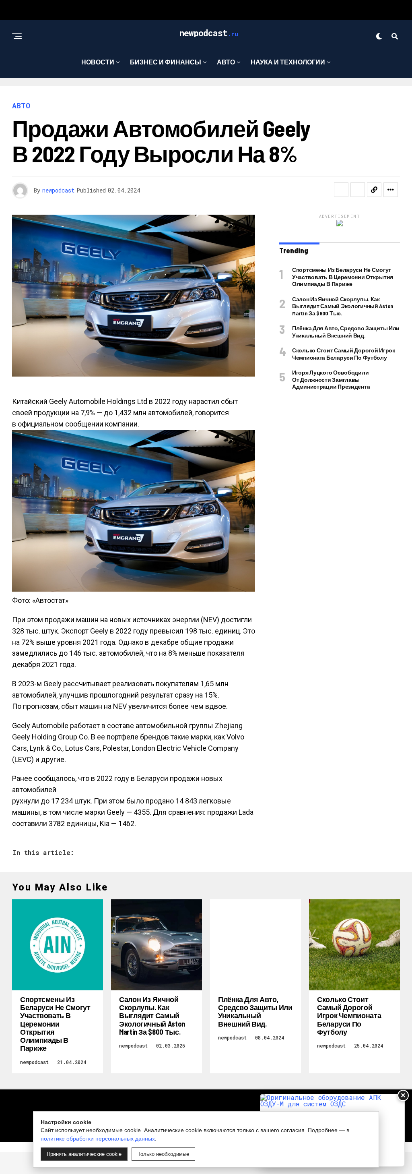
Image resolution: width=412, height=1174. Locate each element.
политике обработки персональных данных (98, 1138)
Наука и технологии (288, 62)
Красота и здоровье (203, 95)
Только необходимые (163, 1154)
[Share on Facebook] (341, 189)
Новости (97, 62)
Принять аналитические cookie (84, 1154)
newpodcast (58, 190)
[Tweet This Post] (357, 189)
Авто (226, 62)
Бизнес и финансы (165, 62)
